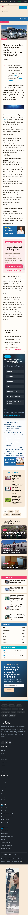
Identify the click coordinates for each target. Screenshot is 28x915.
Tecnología (12, 715)
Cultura (3, 768)
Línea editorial (4, 833)
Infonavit (15, 709)
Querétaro (10, 511)
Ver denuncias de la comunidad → (14, 270)
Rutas (17, 511)
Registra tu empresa (5, 810)
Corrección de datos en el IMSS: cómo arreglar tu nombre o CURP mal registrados (14, 449)
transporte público (16, 514)
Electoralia (10, 376)
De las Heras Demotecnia (13, 396)
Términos (9, 858)
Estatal (13, 712)
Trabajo (21, 709)
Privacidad (3, 858)
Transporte (6, 514)
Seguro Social (6, 712)
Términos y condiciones (6, 845)
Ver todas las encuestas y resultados (12, 415)
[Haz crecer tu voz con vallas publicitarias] (14, 107)
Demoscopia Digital (12, 391)
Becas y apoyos (5, 796)
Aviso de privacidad (5, 842)
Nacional (5, 705)
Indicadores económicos (7, 816)
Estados (5, 42)
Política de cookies (5, 848)
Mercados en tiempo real (7, 813)
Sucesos (3, 765)
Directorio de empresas (6, 807)
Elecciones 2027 (5, 822)
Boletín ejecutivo (5, 819)
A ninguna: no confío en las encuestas (14, 402)
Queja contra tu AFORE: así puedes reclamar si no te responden (13, 443)
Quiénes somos (4, 830)
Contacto (3, 839)
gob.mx (15, 75)
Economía (11, 705)
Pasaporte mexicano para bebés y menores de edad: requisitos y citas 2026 (14, 428)
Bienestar (5, 715)
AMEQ (5, 119)
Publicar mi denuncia (14, 266)
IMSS (8, 709)
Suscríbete (23, 7)
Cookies (15, 858)
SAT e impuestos (5, 782)
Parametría (10, 381)
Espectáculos (4, 771)
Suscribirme (9, 689)
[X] (6, 742)
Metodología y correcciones (7, 836)
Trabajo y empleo (5, 793)
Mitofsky (9, 371)
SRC (8, 386)
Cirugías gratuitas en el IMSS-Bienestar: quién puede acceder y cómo (14, 434)
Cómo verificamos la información (13, 349)
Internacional (21, 712)
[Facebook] (2, 742)
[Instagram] (10, 742)
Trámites (19, 705)
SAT (4, 709)
